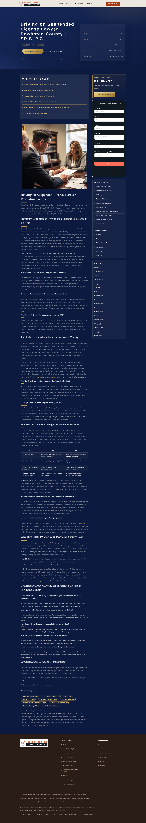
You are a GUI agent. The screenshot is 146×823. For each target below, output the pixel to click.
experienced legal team (38, 581)
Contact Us (89, 3)
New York (97, 316)
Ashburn (96, 276)
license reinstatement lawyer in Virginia (73, 523)
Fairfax (96, 267)
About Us (68, 3)
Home (61, 3)
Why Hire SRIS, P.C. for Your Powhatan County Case (40, 102)
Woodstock (97, 324)
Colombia (97, 332)
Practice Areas (79, 3)
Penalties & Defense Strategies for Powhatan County (41, 96)
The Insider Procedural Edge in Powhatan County (39, 90)
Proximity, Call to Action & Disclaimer (35, 113)
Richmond (97, 292)
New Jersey (97, 308)
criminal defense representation (47, 377)
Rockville (97, 300)
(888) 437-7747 (103, 81)
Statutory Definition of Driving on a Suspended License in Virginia (44, 84)
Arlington (97, 284)
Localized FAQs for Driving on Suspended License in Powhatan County (46, 107)
